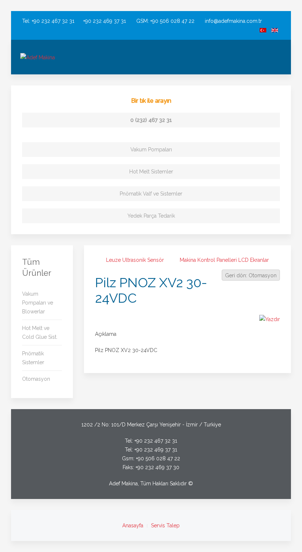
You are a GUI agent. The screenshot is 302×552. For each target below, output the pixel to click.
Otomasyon (36, 379)
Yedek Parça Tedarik (151, 216)
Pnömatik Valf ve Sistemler (151, 194)
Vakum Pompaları (151, 149)
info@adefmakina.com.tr (233, 21)
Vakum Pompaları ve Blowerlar (37, 302)
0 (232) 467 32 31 (151, 120)
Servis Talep (165, 525)
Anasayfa (132, 525)
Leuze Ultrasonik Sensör (135, 260)
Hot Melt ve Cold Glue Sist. (39, 332)
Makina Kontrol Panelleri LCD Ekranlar (224, 260)
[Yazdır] (269, 319)
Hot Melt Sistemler (151, 172)
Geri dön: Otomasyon (251, 275)
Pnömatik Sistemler (33, 358)
